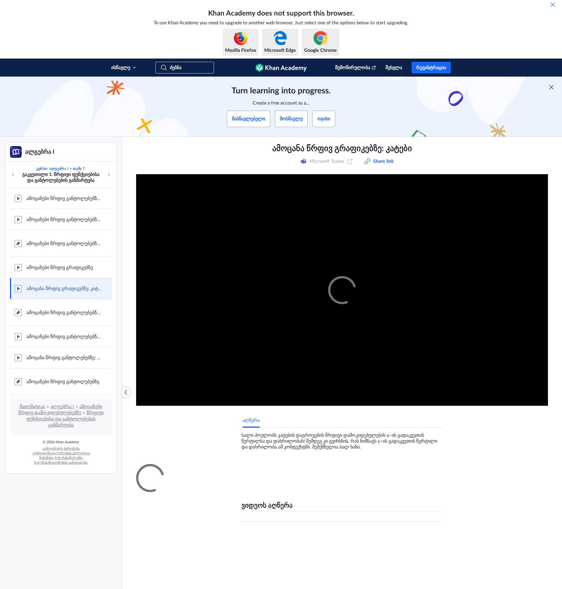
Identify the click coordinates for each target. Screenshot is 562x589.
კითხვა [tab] (256, 469)
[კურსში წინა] (12, 174)
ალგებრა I (62, 406)
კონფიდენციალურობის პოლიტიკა (61, 453)
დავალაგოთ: (362, 538)
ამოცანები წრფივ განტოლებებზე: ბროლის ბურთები (64, 336)
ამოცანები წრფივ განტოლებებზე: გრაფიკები (64, 312)
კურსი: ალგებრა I (52, 168)
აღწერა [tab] (251, 420)
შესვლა (393, 67)
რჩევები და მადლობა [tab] (295, 469)
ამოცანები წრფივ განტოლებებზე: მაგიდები (64, 243)
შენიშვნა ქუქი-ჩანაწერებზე (61, 458)
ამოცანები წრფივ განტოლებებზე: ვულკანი (64, 219)
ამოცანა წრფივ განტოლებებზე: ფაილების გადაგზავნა (64, 357)
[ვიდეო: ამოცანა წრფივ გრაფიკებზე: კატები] (342, 290)
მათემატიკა (32, 406)
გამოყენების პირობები (61, 448)
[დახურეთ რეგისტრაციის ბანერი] (551, 87)
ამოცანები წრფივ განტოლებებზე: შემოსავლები (64, 198)
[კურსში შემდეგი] (108, 174)
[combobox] (408, 539)
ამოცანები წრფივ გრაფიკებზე (59, 267)
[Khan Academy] (281, 67)
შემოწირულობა (352, 67)
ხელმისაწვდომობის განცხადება (61, 462)
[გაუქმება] (552, 4)
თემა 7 (79, 168)
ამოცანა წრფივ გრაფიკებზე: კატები (64, 288)
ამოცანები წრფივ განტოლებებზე (62, 381)
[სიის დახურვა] (126, 392)
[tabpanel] (342, 439)
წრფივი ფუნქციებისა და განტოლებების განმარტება (65, 418)
